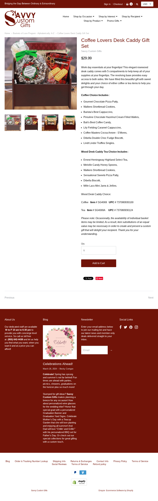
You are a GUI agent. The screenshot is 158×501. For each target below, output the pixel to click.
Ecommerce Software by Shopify (119, 490)
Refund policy (99, 464)
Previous (9, 297)
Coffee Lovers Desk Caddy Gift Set (73, 33)
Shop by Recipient (131, 16)
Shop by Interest (107, 16)
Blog (8, 461)
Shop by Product (92, 20)
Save (100, 278)
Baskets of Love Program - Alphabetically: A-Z (33, 33)
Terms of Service (140, 461)
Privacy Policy (120, 461)
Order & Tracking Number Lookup (31, 461)
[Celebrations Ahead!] (60, 342)
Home (66, 16)
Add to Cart (98, 263)
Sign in (107, 4)
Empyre (102, 490)
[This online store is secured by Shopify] (79, 484)
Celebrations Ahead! (58, 364)
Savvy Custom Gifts (91, 51)
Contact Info (102, 461)
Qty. (83, 244)
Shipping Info (59, 461)
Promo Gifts (113, 20)
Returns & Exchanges (81, 461)
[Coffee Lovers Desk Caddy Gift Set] (41, 73)
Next (150, 297)
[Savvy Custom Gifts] (20, 18)
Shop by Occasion (82, 16)
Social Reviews (59, 464)
